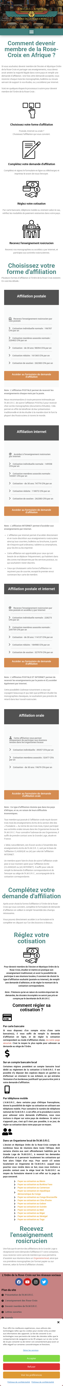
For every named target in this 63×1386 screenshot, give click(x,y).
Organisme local (41, 1258)
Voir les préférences (31, 1374)
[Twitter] (44, 1282)
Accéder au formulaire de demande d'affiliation (31, 375)
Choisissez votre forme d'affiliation (31, 124)
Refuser (31, 1366)
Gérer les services (31, 1350)
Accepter (31, 1358)
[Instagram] (36, 1282)
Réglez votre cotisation (31, 203)
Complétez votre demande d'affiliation (31, 164)
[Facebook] (19, 1282)
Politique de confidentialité (18, 1382)
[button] (58, 1322)
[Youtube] (27, 1282)
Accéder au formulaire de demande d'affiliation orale (31, 794)
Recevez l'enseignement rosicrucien (31, 243)
